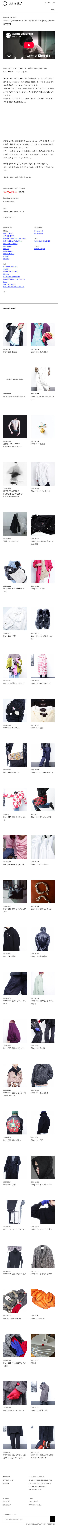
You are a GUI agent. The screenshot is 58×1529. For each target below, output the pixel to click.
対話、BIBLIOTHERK (11, 541)
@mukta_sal (38, 231)
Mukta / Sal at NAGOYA (12, 1318)
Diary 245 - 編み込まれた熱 (13, 864)
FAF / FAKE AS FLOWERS (12, 241)
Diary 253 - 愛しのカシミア (13, 683)
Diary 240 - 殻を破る (39, 956)
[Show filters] (14, 10)
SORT (53, 10)
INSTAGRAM (7, 1477)
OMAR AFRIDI (8, 251)
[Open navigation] (54, 3)
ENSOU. (6, 274)
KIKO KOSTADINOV (10, 244)
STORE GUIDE (34, 1502)
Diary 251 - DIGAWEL (11, 728)
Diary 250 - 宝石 (37, 728)
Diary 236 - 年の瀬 (38, 1048)
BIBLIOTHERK (8, 233)
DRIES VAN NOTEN (10, 271)
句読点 (33, 1363)
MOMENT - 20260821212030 (14, 396)
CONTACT (6, 1502)
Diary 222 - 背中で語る (39, 1410)
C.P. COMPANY (8, 236)
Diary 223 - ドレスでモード (13, 1410)
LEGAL (31, 1498)
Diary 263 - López (10, 352)
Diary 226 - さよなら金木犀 (41, 1274)
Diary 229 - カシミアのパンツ (14, 1229)
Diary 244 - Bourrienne (40, 864)
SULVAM (6, 259)
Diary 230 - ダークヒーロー (41, 1185)
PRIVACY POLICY (35, 1505)
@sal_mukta (38, 233)
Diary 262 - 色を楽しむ (39, 352)
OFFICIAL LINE (8, 1480)
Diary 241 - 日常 (9, 956)
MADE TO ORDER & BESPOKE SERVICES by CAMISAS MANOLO (13, 494)
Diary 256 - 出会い (38, 589)
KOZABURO (7, 246)
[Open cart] (49, 3)
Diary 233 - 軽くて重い (12, 1140)
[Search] (45, 3)
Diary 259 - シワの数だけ (40, 491)
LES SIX (6, 249)
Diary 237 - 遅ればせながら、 (14, 1048)
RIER (5, 282)
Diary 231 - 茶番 (9, 1185)
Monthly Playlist (39, 249)
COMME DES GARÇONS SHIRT (14, 238)
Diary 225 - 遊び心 (38, 1318)
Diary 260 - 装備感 (38, 444)
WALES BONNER (9, 284)
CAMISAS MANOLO (10, 266)
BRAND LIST (7, 1505)
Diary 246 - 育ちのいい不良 (41, 817)
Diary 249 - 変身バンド (12, 773)
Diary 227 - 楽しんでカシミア (14, 1274)
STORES (6, 1498)
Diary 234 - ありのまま (39, 1093)
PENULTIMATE (8, 254)
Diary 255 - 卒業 (9, 636)
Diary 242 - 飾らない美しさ (41, 909)
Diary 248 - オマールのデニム (42, 773)
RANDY (6, 256)
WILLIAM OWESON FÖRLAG (13, 287)
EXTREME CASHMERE (11, 276)
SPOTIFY (6, 1483)
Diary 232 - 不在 (37, 1140)
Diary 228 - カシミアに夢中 (41, 1229)
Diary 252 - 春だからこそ (40, 683)
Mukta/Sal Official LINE (42, 241)
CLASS (5, 269)
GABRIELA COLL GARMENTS (13, 279)
